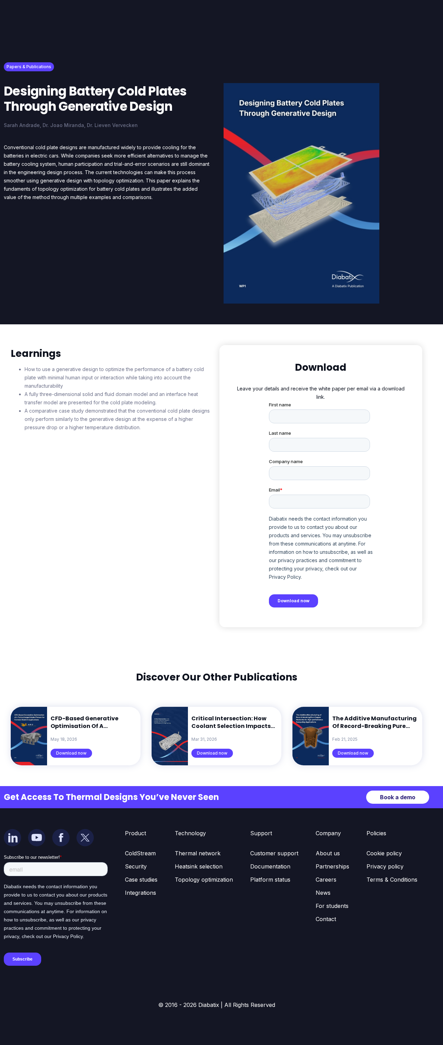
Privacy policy (385, 866)
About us (328, 853)
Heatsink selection (199, 866)
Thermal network (197, 853)
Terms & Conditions (392, 879)
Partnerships (332, 866)
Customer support (274, 853)
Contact (326, 919)
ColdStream (140, 853)
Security (136, 866)
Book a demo (397, 797)
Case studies (141, 879)
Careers (326, 879)
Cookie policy (384, 853)
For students (332, 905)
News (323, 892)
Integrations (140, 892)
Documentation (270, 866)
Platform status (270, 879)
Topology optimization (204, 879)
